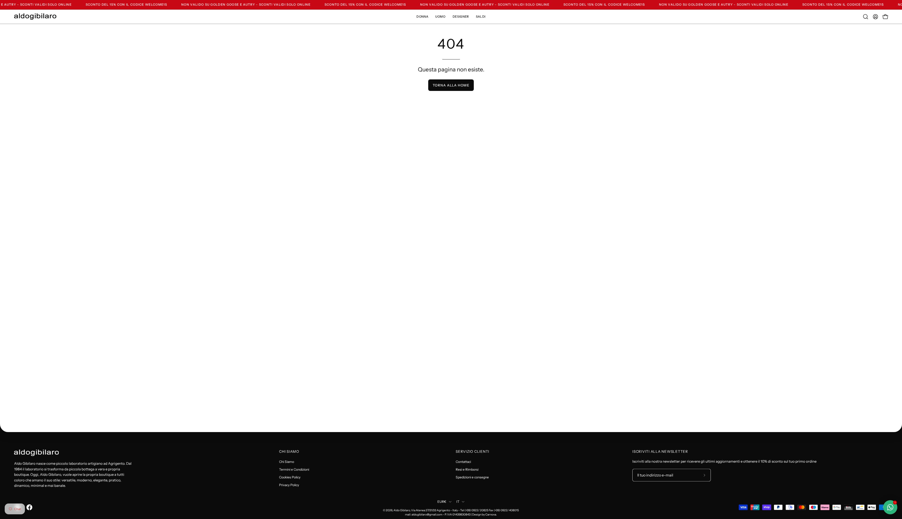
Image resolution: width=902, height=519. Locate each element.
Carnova (490, 514)
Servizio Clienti (472, 451)
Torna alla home (451, 85)
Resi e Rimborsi (467, 469)
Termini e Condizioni (294, 469)
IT (458, 502)
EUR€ (442, 502)
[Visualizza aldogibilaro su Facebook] (28, 507)
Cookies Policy (289, 477)
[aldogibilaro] (35, 16)
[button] (866, 17)
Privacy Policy (289, 485)
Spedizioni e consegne (472, 477)
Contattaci (463, 462)
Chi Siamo (289, 451)
